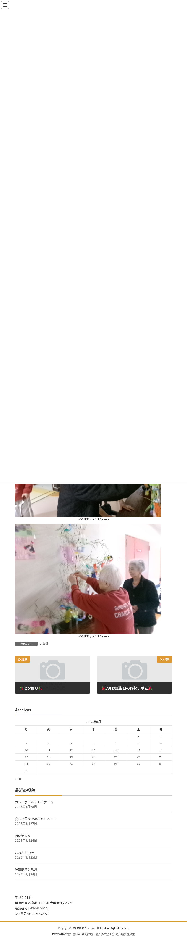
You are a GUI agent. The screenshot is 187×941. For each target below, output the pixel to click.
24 (26, 764)
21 (115, 757)
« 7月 (18, 779)
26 (71, 764)
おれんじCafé (24, 853)
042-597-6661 (39, 908)
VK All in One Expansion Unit (119, 934)
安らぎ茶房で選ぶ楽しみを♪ (35, 819)
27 (93, 764)
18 (48, 757)
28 (115, 764)
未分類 (44, 643)
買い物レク (23, 836)
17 (26, 757)
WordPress (71, 934)
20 (93, 757)
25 (48, 764)
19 (71, 757)
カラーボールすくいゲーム (34, 802)
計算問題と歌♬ (26, 870)
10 (26, 750)
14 (115, 750)
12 (71, 750)
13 (93, 750)
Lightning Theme (92, 934)
